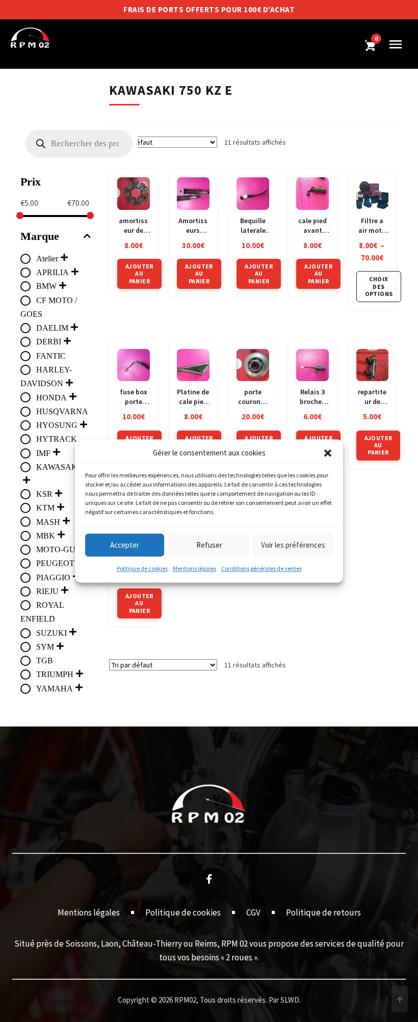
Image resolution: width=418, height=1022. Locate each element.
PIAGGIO (53, 577)
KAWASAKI (58, 467)
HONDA (51, 397)
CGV (253, 912)
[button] (328, 453)
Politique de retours (323, 912)
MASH (48, 522)
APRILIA (52, 272)
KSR (44, 494)
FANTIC (51, 356)
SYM (45, 646)
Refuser (209, 545)
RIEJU (47, 591)
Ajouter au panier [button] (139, 273)
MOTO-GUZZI (62, 549)
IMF (43, 453)
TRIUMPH (54, 674)
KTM (45, 507)
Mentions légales (194, 569)
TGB (44, 660)
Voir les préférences (293, 545)
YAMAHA (54, 688)
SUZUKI (51, 633)
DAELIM (52, 328)
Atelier (47, 258)
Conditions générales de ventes (261, 569)
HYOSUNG (56, 425)
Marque (39, 236)
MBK (45, 535)
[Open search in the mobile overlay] (79, 144)
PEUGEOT (55, 563)
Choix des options (379, 286)
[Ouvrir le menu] (395, 44)
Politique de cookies (142, 569)
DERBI (48, 341)
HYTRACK (56, 439)
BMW (46, 286)
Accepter (124, 545)
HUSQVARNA (62, 411)
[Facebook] (209, 878)
